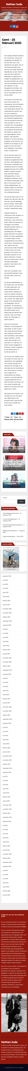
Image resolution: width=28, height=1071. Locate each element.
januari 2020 (6, 895)
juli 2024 (5, 678)
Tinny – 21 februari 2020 (18, 418)
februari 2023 (6, 747)
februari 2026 (6, 600)
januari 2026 (6, 604)
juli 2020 (5, 870)
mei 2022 (5, 784)
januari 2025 (6, 653)
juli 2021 (5, 825)
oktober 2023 (6, 715)
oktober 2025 (6, 617)
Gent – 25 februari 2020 (11, 41)
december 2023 (7, 707)
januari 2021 (6, 850)
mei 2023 (5, 735)
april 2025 (5, 641)
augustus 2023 (7, 723)
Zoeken (5, 497)
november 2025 (7, 613)
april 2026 (5, 592)
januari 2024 (6, 703)
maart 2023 (6, 743)
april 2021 (5, 837)
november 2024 (7, 662)
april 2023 (5, 739)
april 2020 (5, 882)
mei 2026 (5, 588)
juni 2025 (5, 633)
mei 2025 (5, 637)
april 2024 (5, 690)
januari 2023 (6, 752)
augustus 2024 (7, 674)
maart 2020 (6, 886)
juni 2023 (5, 731)
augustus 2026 (7, 576)
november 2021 (7, 809)
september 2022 (7, 768)
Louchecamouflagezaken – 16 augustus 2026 (13, 466)
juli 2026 (5, 580)
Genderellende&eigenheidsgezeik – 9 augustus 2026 (13, 483)
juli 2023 (5, 727)
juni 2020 (5, 874)
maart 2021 (6, 842)
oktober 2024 (6, 666)
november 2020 (7, 854)
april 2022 (5, 788)
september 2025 (7, 621)
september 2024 (7, 670)
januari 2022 (6, 801)
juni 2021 (5, 829)
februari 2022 (6, 797)
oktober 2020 (6, 858)
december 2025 (7, 608)
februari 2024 (6, 698)
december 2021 (7, 805)
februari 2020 (6, 891)
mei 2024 (5, 686)
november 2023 (7, 711)
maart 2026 (6, 596)
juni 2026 (5, 584)
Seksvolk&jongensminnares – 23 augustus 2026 (14, 448)
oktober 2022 (6, 764)
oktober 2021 (6, 813)
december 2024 (7, 658)
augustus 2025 (7, 625)
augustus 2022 (7, 772)
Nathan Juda (14, 4)
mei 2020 (5, 878)
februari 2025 (6, 649)
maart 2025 (6, 645)
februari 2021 (6, 846)
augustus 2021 (7, 821)
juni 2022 (5, 780)
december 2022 (7, 756)
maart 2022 (6, 792)
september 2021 (7, 817)
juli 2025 (5, 629)
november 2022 (7, 760)
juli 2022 (5, 776)
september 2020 (7, 862)
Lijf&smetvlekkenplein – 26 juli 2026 (13, 536)
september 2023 (7, 719)
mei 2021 (5, 833)
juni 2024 (5, 682)
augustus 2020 (7, 866)
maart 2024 (6, 694)
